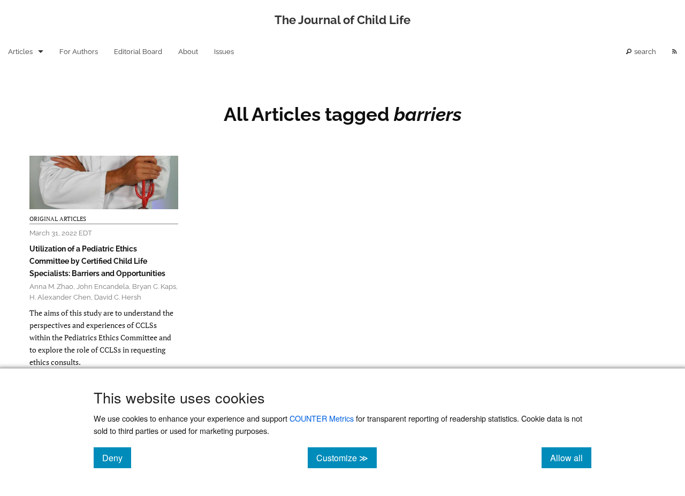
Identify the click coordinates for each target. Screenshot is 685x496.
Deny (116, 457)
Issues (224, 52)
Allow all (570, 457)
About (188, 52)
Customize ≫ (346, 457)
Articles (20, 52)
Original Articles (57, 219)
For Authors (78, 52)
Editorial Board (138, 52)
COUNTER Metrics (322, 418)
